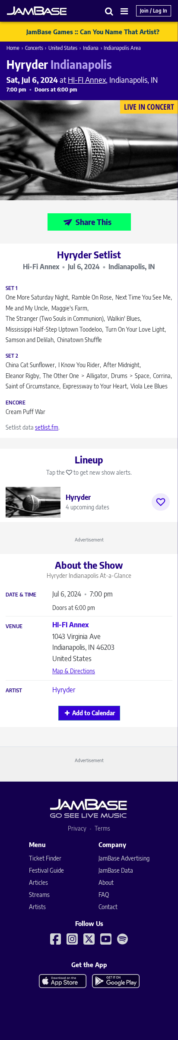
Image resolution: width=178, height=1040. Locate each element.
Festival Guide (46, 870)
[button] (109, 11)
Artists (37, 906)
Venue (14, 626)
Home (12, 48)
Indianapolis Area (122, 48)
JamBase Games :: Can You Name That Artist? (92, 32)
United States (62, 48)
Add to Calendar (93, 713)
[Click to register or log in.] (161, 502)
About (106, 882)
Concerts (34, 48)
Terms (102, 828)
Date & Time (21, 594)
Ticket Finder (45, 858)
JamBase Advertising (124, 858)
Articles (38, 882)
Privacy (77, 828)
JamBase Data (116, 870)
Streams (39, 894)
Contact (108, 906)
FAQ (104, 894)
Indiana (91, 48)
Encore (15, 402)
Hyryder (63, 689)
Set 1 (11, 288)
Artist (14, 690)
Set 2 (12, 356)
